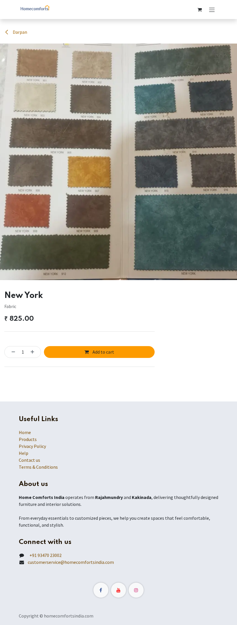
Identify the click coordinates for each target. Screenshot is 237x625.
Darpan (19, 32)
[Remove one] (11, 351)
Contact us (29, 460)
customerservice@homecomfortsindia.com (71, 562)
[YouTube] (118, 590)
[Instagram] (136, 590)
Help (23, 453)
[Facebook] (100, 590)
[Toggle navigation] (211, 9)
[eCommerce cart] (199, 9)
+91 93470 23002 (45, 555)
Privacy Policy (32, 446)
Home (25, 432)
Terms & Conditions (38, 467)
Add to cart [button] (103, 352)
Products (28, 439)
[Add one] (34, 351)
